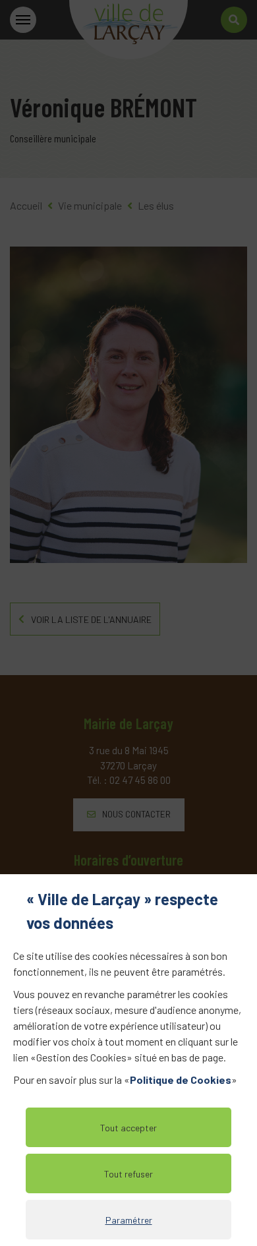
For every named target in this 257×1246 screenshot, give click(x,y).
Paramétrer (128, 1220)
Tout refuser (128, 1173)
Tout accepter (128, 1127)
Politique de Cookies (180, 1079)
